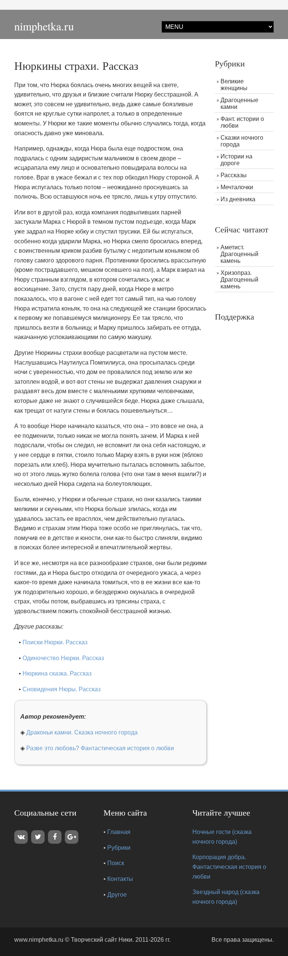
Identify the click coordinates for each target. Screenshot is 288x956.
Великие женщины (234, 84)
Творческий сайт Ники (101, 939)
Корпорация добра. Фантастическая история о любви (229, 866)
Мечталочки (236, 187)
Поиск (115, 863)
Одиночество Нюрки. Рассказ (63, 658)
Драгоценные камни (239, 103)
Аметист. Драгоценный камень (239, 254)
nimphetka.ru (44, 25)
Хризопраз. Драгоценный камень (239, 280)
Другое (117, 894)
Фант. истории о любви (242, 122)
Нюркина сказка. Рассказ (57, 673)
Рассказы (233, 175)
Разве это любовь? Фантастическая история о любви (100, 748)
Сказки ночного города (241, 141)
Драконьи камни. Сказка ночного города (82, 732)
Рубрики (118, 847)
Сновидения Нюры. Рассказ (61, 689)
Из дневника (237, 199)
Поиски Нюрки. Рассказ (54, 642)
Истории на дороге (236, 159)
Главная (118, 832)
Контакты (120, 879)
